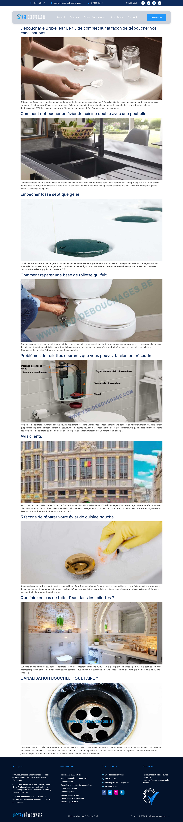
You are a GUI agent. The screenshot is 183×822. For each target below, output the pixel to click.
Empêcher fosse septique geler (50, 194)
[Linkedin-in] (159, 3)
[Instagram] (154, 3)
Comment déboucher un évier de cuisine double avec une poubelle (83, 113)
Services (74, 17)
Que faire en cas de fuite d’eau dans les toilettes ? (67, 597)
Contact (132, 17)
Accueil (61, 17)
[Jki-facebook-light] (143, 3)
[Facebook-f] (104, 792)
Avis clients (117, 17)
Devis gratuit (157, 17)
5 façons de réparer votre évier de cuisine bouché (67, 517)
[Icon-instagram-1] (116, 792)
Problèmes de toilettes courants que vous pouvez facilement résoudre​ (87, 355)
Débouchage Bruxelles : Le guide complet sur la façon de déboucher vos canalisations (89, 30)
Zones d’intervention (95, 17)
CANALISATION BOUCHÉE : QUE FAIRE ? (59, 678)
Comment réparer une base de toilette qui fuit (64, 275)
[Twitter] (148, 3)
